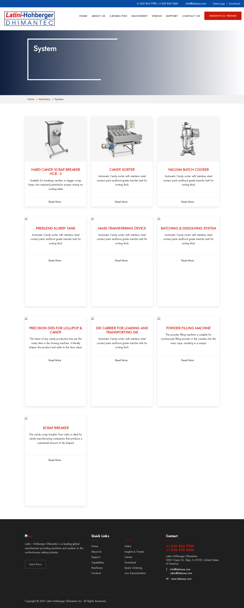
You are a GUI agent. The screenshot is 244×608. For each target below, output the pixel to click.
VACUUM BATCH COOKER (188, 169)
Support (172, 16)
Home (83, 16)
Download (234, 3)
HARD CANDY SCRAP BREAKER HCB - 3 (55, 171)
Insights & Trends (223, 16)
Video (127, 546)
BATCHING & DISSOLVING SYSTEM (188, 228)
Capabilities (118, 16)
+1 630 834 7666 (168, 3)
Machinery (139, 16)
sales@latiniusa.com (181, 573)
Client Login (219, 3)
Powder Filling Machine (188, 328)
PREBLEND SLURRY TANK (55, 228)
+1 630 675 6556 (180, 550)
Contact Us (191, 16)
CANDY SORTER (122, 169)
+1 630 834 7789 (146, 3)
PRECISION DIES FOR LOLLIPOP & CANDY (55, 330)
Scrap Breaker (56, 427)
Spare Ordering (133, 568)
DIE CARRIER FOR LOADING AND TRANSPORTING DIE (122, 330)
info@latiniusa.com (180, 569)
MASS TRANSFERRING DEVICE (122, 228)
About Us (98, 16)
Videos (157, 16)
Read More (54, 202)
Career (128, 557)
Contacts (96, 573)
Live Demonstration (135, 573)
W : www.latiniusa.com (178, 579)
